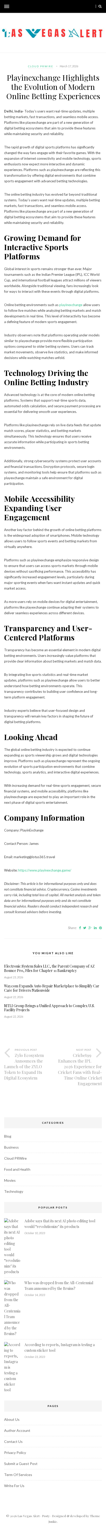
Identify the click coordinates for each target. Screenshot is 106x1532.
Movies (10, 1180)
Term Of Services (18, 1474)
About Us (12, 1419)
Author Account (17, 1430)
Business (11, 1147)
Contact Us (13, 1441)
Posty (46, 1516)
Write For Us (14, 1485)
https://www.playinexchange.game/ (44, 870)
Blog (7, 1136)
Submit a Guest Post (21, 1463)
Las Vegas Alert (28, 1516)
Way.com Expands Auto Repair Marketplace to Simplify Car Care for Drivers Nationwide (51, 988)
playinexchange (71, 305)
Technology (13, 1191)
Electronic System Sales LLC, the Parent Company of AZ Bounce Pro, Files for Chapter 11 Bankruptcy (49, 968)
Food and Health (17, 1169)
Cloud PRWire (40, 66)
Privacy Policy (15, 1452)
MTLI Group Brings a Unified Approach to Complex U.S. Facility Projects (49, 1008)
